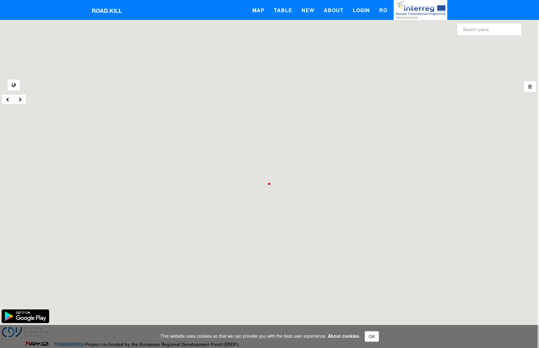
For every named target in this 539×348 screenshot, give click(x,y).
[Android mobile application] (25, 315)
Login (361, 10)
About (333, 10)
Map (258, 10)
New (308, 10)
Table (283, 10)
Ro (383, 10)
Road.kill (107, 11)
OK (372, 336)
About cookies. (344, 336)
